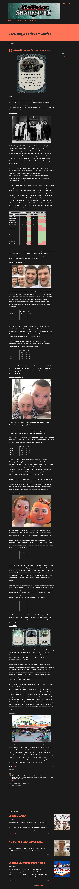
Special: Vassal (17, 816)
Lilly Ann (14, 774)
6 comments (15, 833)
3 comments (15, 854)
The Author (14, 783)
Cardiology (63, 56)
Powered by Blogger (40, 885)
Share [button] (62, 49)
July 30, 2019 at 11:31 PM (22, 774)
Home (9, 20)
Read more (47, 833)
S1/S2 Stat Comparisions (30, 20)
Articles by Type (18, 20)
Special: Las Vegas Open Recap (27, 862)
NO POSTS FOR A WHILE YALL (26, 841)
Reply (13, 780)
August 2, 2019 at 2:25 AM (23, 783)
